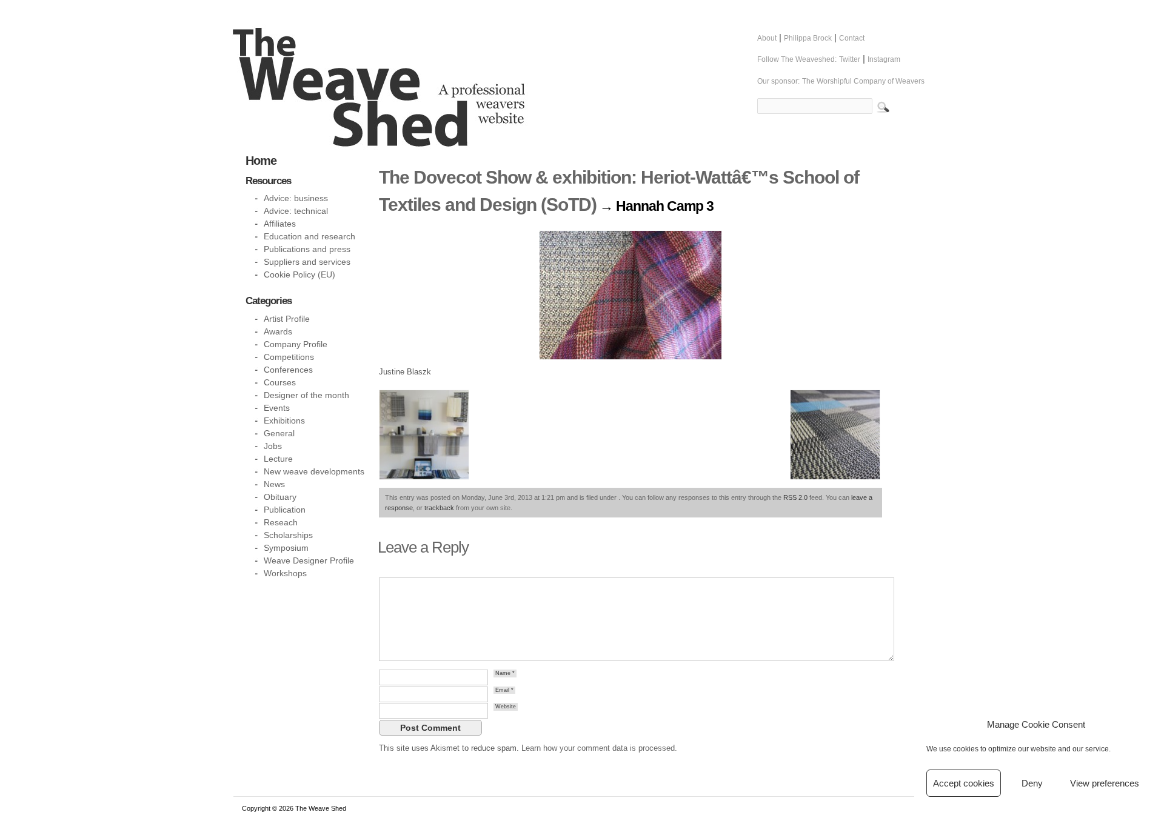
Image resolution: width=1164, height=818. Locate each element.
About (767, 38)
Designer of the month (306, 395)
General (279, 433)
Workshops (285, 573)
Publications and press (307, 249)
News (274, 484)
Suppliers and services (307, 262)
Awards (278, 331)
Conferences (288, 369)
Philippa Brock (808, 38)
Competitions (289, 357)
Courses (280, 382)
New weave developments (314, 471)
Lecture (278, 459)
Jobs (273, 446)
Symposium (286, 548)
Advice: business (296, 198)
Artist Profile (287, 319)
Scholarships (288, 535)
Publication (285, 509)
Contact (852, 38)
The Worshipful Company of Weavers (863, 81)
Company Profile (295, 344)
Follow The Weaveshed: (797, 59)
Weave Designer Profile (309, 560)
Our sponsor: (778, 81)
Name (505, 673)
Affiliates (280, 223)
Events (277, 408)
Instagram (884, 59)
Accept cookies (963, 783)
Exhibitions (284, 420)
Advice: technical (296, 211)
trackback (439, 507)
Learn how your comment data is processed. (599, 748)
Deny (1032, 783)
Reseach (281, 522)
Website (505, 706)
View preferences (1104, 783)
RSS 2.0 (795, 497)
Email (504, 690)
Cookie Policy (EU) (299, 274)
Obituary (280, 497)
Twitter (849, 59)
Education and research (309, 236)
